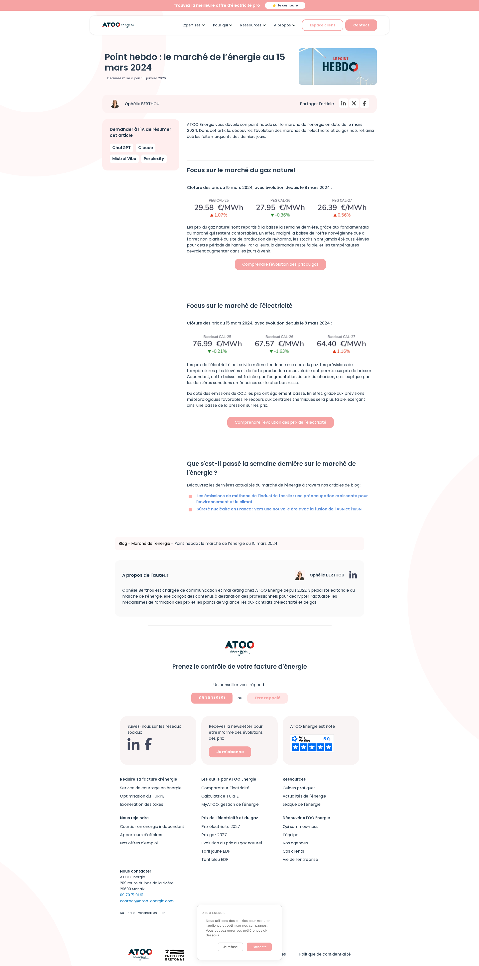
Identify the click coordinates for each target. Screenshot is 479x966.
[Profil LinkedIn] (353, 575)
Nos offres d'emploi (139, 843)
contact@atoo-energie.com (147, 900)
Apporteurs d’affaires (141, 835)
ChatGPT (121, 148)
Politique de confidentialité (325, 954)
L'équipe (290, 835)
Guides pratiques (299, 788)
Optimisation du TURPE (142, 796)
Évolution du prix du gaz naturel (231, 843)
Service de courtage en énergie (151, 788)
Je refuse (230, 947)
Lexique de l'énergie (302, 804)
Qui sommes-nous (300, 826)
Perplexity (154, 158)
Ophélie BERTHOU (142, 104)
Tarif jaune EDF (215, 851)
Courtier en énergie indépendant (152, 826)
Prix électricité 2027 (220, 826)
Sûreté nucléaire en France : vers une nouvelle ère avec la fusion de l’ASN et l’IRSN (279, 509)
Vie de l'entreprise (300, 859)
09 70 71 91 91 (212, 698)
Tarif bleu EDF (214, 859)
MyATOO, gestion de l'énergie (230, 804)
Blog (123, 543)
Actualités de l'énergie (304, 796)
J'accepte (259, 947)
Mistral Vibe (124, 158)
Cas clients (293, 851)
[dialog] (239, 932)
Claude (145, 148)
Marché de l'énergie (150, 543)
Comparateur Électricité (225, 788)
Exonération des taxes (141, 804)
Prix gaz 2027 (214, 835)
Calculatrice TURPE (220, 796)
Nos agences (295, 843)
